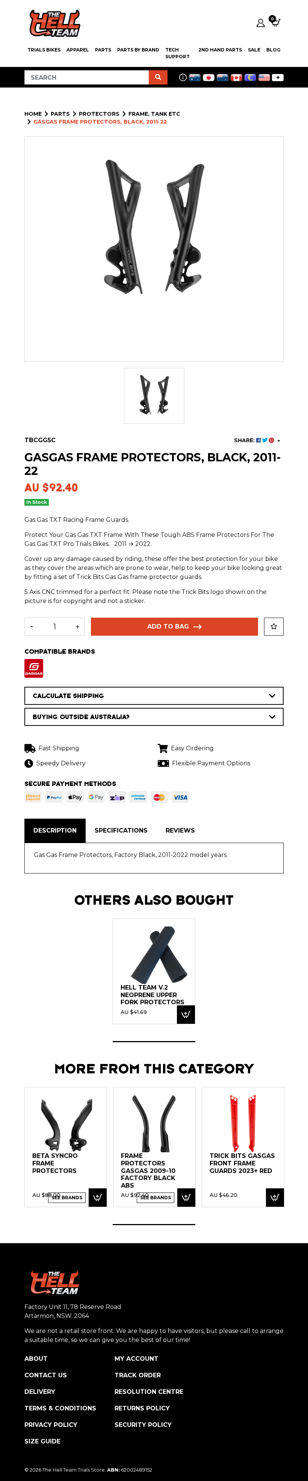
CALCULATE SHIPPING (68, 696)
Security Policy (143, 1424)
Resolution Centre (149, 1391)
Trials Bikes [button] (43, 50)
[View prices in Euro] (250, 78)
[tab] (55, 831)
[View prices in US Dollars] (264, 78)
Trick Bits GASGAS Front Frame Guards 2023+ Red (242, 1163)
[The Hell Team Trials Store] (53, 23)
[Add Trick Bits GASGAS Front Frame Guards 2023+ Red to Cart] (275, 1197)
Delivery (39, 1391)
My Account (137, 1358)
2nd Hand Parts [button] (220, 50)
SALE (254, 50)
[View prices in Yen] (208, 78)
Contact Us (45, 1375)
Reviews (180, 830)
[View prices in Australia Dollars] (195, 78)
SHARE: (245, 440)
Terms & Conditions (60, 1408)
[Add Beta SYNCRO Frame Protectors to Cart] (98, 1197)
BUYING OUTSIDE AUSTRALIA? (81, 717)
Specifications (121, 830)
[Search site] (158, 77)
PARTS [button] (103, 50)
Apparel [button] (77, 50)
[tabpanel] (154, 971)
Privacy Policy (50, 1424)
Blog (273, 50)
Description (55, 830)
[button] (274, 627)
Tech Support (177, 53)
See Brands (66, 1197)
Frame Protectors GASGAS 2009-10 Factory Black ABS (148, 1170)
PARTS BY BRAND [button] (138, 50)
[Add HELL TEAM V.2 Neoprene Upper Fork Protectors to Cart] (186, 1014)
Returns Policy (142, 1408)
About (36, 1358)
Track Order (138, 1375)
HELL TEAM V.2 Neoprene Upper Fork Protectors (152, 995)
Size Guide (42, 1441)
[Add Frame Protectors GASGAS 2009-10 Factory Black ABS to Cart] (186, 1197)
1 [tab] (154, 1041)
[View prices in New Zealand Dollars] (222, 78)
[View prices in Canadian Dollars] (236, 78)
